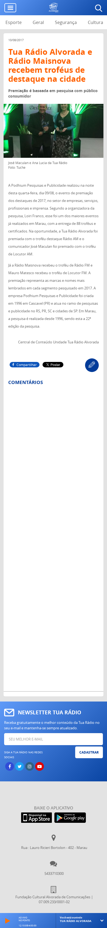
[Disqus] (53, 461)
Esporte (13, 22)
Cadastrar (89, 752)
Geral (38, 22)
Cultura (95, 22)
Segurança (66, 22)
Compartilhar (26, 364)
